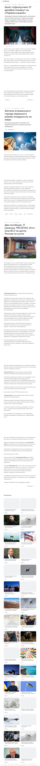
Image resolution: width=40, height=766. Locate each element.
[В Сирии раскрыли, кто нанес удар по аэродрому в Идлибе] (11, 722)
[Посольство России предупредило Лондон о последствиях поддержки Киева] (11, 589)
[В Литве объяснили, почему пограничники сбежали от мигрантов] (11, 539)
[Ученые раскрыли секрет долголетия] (28, 722)
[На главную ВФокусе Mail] (6, 1)
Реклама (9, 765)
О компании (5, 765)
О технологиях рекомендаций (31, 765)
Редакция (12, 765)
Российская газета (17, 222)
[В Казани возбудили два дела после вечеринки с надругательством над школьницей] (11, 572)
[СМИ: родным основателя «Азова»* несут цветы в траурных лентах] (28, 689)
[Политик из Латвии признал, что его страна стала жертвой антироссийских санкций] (28, 539)
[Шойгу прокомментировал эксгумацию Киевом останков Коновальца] (11, 755)
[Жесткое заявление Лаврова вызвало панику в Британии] (11, 556)
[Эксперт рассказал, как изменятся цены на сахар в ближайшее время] (11, 705)
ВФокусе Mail (17, 108)
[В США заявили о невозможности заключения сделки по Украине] (11, 622)
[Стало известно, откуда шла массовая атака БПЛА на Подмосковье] (28, 522)
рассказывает (20, 154)
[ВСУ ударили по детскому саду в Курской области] (28, 606)
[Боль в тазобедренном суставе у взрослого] (11, 639)
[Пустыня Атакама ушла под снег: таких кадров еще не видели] (11, 606)
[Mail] (3, 1)
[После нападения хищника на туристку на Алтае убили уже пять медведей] (28, 639)
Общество (22, 108)
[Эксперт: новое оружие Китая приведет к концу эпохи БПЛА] (28, 572)
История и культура (21, 4)
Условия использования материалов (20, 765)
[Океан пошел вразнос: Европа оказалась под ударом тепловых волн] (28, 672)
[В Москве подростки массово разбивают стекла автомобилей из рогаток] (28, 506)
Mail (1, 765)
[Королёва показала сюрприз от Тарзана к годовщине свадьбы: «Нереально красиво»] (28, 705)
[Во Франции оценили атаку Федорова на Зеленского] (28, 755)
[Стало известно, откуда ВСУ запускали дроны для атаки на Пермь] (28, 739)
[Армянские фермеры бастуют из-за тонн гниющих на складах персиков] (28, 622)
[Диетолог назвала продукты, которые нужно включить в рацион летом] (11, 655)
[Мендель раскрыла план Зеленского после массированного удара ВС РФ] (28, 556)
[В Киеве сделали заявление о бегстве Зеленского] (11, 522)
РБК (15, 4)
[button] (20, 35)
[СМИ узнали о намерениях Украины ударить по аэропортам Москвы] (28, 589)
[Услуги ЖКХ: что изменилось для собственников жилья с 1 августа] (11, 739)
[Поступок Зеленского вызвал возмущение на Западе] (11, 506)
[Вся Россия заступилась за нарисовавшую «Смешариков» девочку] (28, 655)
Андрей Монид (11, 129)
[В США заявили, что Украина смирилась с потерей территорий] (11, 689)
